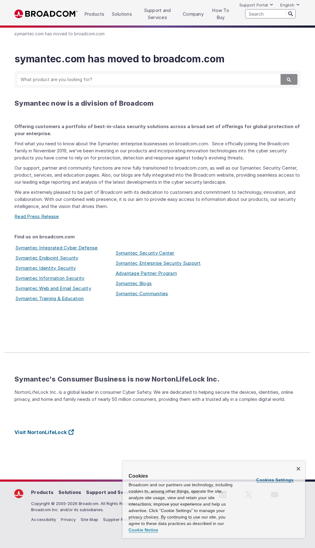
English (287, 4)
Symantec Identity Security (45, 268)
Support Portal (253, 4)
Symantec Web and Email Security (53, 288)
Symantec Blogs (134, 283)
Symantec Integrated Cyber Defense (56, 248)
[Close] (298, 469)
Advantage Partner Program (146, 273)
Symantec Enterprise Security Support (158, 263)
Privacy (68, 519)
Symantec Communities (142, 293)
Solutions (69, 492)
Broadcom (46, 14)
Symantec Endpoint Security (46, 258)
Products (42, 492)
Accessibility (43, 519)
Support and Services (112, 492)
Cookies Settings (274, 479)
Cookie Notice (143, 529)
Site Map (89, 519)
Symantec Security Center (145, 253)
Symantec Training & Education (49, 298)
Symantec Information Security (49, 278)
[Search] (290, 14)
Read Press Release (36, 216)
